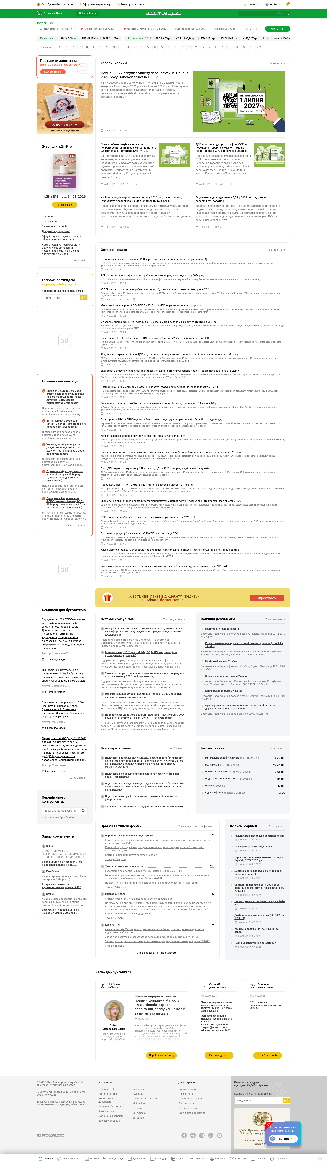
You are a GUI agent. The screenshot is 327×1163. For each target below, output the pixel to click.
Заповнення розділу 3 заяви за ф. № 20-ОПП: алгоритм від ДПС (139, 533)
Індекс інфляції (272, 38)
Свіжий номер (187, 1089)
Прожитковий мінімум (218, 771)
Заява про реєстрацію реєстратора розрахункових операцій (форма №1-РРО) (151, 936)
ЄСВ (178, 38)
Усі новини (276, 249)
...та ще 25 (114, 945)
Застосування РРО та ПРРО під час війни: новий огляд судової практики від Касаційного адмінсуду (161, 419)
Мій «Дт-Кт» (277, 28)
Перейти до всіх (219, 1055)
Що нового (48, 216)
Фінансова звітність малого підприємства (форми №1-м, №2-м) (144, 806)
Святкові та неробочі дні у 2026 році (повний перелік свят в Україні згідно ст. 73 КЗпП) (259, 887)
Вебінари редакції (109, 1120)
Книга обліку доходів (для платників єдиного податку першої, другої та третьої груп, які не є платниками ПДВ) (158, 842)
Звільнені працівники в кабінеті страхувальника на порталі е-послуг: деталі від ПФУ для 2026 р (158, 403)
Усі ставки (276, 748)
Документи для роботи (56, 231)
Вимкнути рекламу (132, 4)
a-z (259, 47)
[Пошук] (83, 810)
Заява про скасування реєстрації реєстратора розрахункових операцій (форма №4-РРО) (158, 941)
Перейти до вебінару (161, 1055)
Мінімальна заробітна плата (222, 757)
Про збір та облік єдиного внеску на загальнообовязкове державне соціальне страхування (240, 707)
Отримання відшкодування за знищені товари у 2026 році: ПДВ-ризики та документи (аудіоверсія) (144, 695)
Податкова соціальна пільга (222, 778)
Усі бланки (176, 748)
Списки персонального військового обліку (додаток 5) (138, 898)
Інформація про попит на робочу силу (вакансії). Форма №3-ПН (143, 871)
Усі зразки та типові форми (195, 826)
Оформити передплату (96, 4)
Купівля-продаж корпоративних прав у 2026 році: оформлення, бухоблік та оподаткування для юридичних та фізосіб (141, 199)
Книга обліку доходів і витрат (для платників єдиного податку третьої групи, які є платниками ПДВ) (154, 849)
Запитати (285, 1139)
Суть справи (49, 221)
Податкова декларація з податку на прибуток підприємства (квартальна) (141, 798)
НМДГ (246, 38)
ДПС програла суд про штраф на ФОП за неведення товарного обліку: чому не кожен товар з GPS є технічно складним (222, 147)
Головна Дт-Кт (53, 13)
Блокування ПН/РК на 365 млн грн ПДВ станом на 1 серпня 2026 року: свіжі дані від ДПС (155, 338)
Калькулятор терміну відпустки (253, 846)
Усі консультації (173, 619)
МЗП (157, 38)
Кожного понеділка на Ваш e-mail (62, 290)
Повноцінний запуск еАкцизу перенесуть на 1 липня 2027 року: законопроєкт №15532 (145, 75)
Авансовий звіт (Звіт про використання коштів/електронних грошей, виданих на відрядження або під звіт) (154, 931)
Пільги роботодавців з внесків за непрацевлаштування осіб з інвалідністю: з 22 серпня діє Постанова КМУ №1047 (128, 147)
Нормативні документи (105, 1100)
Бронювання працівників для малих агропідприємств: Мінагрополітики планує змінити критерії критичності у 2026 (171, 500)
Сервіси (180, 1158)
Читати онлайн (64, 204)
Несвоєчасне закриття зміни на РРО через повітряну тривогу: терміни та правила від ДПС (155, 259)
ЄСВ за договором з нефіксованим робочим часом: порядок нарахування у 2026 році (152, 275)
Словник (46, 47)
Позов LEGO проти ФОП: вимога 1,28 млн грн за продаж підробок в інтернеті (147, 484)
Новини (94, 1158)
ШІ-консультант (71, 1158)
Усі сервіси (276, 826)
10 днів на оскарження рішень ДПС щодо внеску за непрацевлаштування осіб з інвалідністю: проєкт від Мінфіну (169, 354)
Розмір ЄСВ (212, 764)
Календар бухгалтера (111, 1106)
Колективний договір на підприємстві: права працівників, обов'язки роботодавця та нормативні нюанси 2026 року (171, 452)
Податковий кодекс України (222, 628)
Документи (139, 1158)
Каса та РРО (112, 924)
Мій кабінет (139, 1103)
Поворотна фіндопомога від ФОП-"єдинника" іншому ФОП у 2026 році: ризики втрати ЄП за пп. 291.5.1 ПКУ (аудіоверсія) (145, 716)
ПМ (203, 38)
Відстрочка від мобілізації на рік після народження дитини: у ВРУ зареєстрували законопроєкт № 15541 (164, 566)
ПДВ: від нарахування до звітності (255, 942)
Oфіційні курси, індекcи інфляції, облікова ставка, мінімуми (61, 238)
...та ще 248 (115, 859)
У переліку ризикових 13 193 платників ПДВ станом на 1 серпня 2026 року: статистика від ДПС (158, 321)
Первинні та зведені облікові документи (129, 835)
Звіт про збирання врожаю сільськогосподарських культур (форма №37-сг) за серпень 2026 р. (216, 1006)
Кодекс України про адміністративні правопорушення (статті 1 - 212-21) (244, 645)
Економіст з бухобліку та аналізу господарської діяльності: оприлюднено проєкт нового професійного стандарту (170, 370)
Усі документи (274, 619)
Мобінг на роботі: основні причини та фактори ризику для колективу (143, 435)
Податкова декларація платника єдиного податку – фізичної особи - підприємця (142, 775)
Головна (48, 1158)
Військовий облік (115, 894)
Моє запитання (52, 72)
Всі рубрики (139, 1112)
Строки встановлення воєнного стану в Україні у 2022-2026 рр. (258, 859)
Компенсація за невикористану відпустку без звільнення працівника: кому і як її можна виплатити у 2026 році (61, 249)
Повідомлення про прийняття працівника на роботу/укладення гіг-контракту (151, 882)
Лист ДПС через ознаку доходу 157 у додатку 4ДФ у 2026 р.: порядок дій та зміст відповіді (155, 468)
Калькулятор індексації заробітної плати (259, 835)
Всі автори (139, 1117)
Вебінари (220, 1158)
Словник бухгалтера (145, 1098)
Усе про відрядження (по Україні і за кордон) (256, 930)
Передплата (185, 1093)
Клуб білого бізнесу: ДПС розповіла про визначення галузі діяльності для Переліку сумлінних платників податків (170, 549)
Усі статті (80, 260)
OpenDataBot (67, 817)
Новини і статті (107, 1093)
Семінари (138, 1089)
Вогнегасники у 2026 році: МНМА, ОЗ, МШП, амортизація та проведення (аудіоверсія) (141, 654)
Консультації (106, 1111)
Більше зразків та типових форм (156, 952)
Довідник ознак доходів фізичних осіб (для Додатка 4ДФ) (258, 872)
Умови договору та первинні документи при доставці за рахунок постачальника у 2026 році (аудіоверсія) (144, 675)
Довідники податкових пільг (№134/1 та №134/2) (259, 917)
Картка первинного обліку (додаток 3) (128, 913)
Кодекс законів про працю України (226, 676)
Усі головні (276, 63)
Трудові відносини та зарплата (124, 866)
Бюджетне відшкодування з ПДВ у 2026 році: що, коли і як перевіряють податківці (233, 199)
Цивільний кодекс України (221, 661)
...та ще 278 (115, 887)
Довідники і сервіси (110, 1116)
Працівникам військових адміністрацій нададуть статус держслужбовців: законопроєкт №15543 (159, 386)
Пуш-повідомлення (190, 1098)
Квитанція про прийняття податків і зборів (131, 854)
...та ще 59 (114, 918)
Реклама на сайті (188, 1108)
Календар (161, 1158)
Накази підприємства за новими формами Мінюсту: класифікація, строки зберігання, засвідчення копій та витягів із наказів (160, 1004)
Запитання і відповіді (55, 226)
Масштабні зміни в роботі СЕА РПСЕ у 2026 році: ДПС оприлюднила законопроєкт (151, 305)
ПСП (224, 38)
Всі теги (137, 1108)
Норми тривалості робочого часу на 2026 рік (259, 903)
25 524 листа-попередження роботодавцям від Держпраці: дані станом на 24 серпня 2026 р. (156, 289)
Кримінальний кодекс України (223, 690)
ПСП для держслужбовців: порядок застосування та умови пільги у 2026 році (148, 517)
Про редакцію (186, 1103)
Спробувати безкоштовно (57, 4)
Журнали (138, 1093)
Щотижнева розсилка (191, 1112)
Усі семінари (78, 777)
